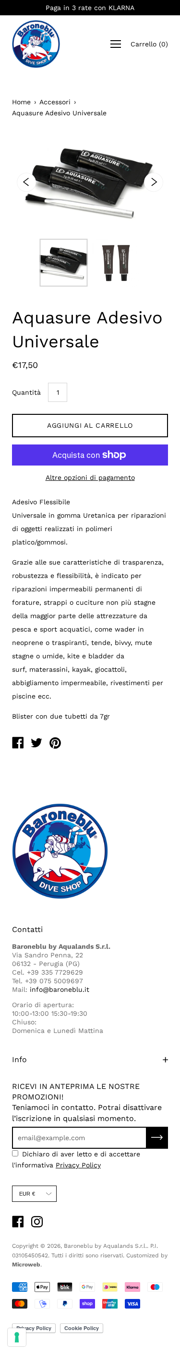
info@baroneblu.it (59, 989)
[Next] (153, 182)
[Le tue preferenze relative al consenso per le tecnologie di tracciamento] (17, 1337)
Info (19, 1059)
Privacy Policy (78, 1165)
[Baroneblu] (18, 744)
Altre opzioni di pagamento (90, 477)
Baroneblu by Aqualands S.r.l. (105, 1246)
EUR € (27, 1194)
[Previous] (26, 182)
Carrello (149, 44)
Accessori (55, 102)
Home (21, 102)
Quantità (26, 392)
